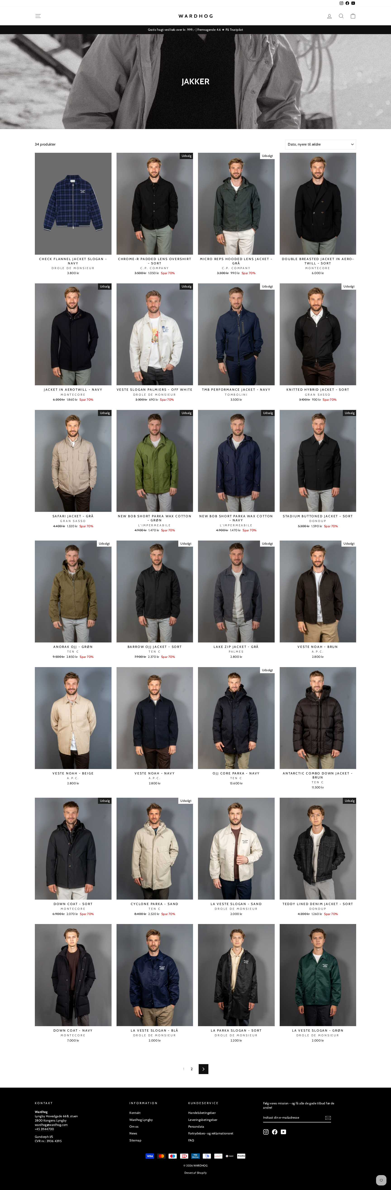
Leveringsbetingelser (202, 1120)
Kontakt (135, 1113)
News (133, 1133)
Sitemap (135, 1140)
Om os (133, 1126)
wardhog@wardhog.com (51, 1125)
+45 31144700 (44, 1129)
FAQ (191, 1140)
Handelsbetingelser (202, 1113)
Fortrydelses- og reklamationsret (211, 1133)
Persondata (196, 1126)
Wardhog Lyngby (141, 1120)
